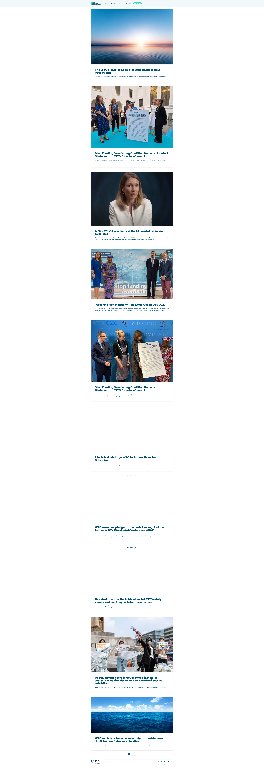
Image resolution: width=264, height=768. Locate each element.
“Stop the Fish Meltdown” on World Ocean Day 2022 (130, 304)
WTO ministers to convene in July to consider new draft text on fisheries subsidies (129, 740)
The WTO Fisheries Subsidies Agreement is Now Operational (127, 71)
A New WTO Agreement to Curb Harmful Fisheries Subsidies (129, 233)
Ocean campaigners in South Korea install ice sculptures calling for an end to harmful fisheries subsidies (128, 680)
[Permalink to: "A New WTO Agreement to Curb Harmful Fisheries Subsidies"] (132, 199)
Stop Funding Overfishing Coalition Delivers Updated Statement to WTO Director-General (131, 155)
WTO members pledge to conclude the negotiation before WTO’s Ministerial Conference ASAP (129, 529)
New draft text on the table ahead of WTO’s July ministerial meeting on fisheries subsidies (128, 601)
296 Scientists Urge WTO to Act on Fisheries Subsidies (125, 459)
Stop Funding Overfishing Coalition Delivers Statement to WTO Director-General (125, 389)
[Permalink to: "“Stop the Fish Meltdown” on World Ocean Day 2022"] (132, 274)
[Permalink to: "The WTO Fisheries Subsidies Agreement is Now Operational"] (132, 36)
